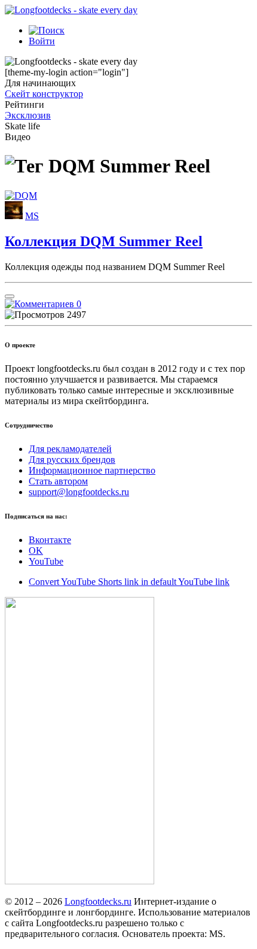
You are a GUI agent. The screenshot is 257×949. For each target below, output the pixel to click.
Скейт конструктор (44, 94)
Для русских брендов (72, 459)
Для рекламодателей (70, 449)
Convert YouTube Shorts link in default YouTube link (129, 582)
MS (32, 216)
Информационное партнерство (92, 470)
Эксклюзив (28, 115)
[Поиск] (47, 30)
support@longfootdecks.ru (79, 492)
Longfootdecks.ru (98, 901)
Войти (42, 41)
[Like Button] (9, 296)
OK (36, 550)
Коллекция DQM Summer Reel (104, 241)
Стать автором (58, 481)
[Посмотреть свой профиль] (14, 216)
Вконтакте (50, 540)
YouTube (46, 561)
